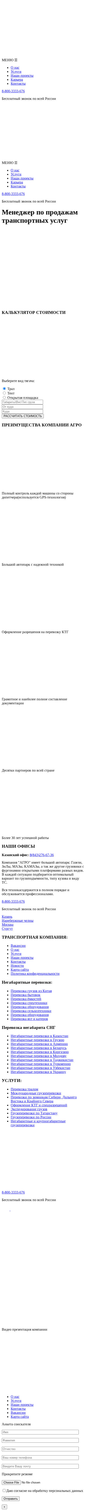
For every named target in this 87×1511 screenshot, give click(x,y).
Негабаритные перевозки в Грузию (37, 1040)
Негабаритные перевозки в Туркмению (41, 1064)
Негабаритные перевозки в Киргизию (40, 1052)
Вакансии (18, 946)
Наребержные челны (17, 920)
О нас (15, 950)
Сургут (7, 928)
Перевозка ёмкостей (26, 999)
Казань (7, 916)
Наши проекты (22, 957)
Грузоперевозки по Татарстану (34, 1113)
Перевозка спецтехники (29, 1003)
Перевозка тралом (24, 1089)
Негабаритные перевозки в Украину (38, 1072)
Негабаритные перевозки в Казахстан (39, 1036)
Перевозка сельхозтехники (31, 1011)
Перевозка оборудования (30, 1007)
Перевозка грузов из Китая (31, 991)
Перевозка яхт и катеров (29, 1019)
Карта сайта (20, 969)
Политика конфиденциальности (35, 973)
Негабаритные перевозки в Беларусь (38, 1048)
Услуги (16, 953)
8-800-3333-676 (13, 91)
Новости (17, 965)
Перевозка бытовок (25, 995)
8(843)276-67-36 (42, 855)
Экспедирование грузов (29, 1109)
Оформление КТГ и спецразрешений (39, 1105)
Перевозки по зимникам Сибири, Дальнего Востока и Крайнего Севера (44, 1099)
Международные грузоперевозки (36, 1093)
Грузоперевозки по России (31, 1117)
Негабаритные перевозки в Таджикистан (42, 1060)
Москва (7, 924)
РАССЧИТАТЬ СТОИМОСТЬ (23, 416)
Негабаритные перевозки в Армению (39, 1044)
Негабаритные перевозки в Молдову (38, 1056)
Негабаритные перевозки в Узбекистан (40, 1068)
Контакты (18, 961)
